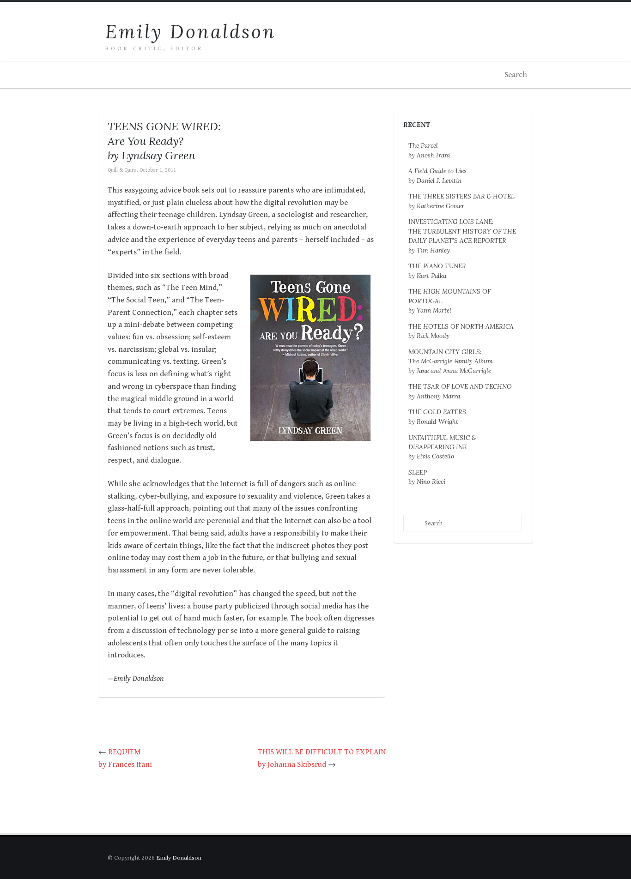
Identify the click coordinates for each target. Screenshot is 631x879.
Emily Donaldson (190, 31)
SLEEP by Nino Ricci (426, 477)
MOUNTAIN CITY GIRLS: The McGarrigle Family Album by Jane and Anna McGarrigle (450, 361)
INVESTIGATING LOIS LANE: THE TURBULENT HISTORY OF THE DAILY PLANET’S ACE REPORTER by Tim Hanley (462, 235)
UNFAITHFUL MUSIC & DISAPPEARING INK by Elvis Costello (442, 447)
